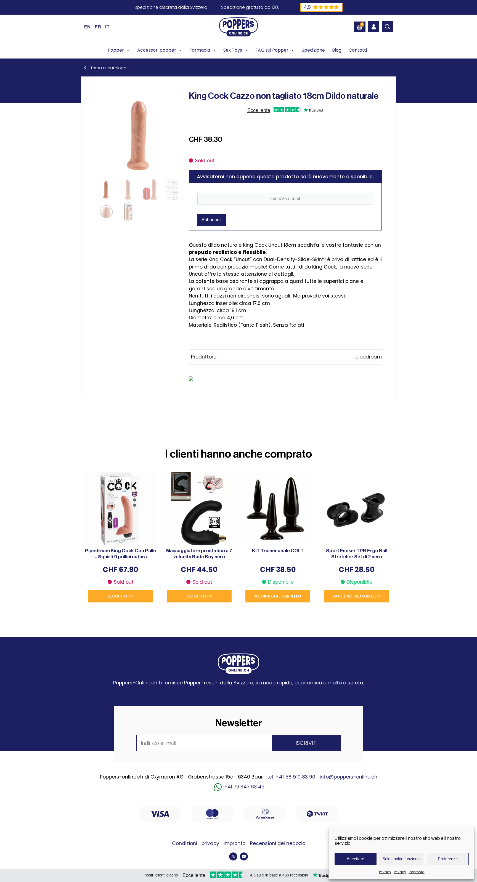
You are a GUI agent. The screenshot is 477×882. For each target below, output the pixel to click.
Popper (116, 50)
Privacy (385, 872)
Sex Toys (232, 50)
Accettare (355, 858)
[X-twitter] (233, 856)
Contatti (358, 50)
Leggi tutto (121, 596)
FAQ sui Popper (271, 50)
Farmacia (199, 50)
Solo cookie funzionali (401, 858)
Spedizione (313, 50)
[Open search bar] (387, 26)
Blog (336, 50)
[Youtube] (244, 856)
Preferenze (448, 858)
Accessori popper (156, 50)
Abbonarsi (212, 219)
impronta (417, 872)
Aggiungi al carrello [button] (278, 596)
